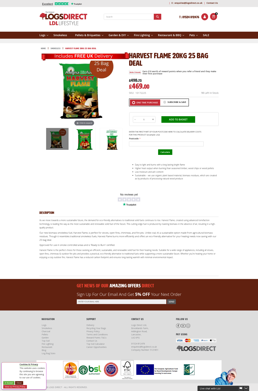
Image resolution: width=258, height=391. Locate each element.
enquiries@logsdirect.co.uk (187, 2)
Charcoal (46, 331)
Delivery (90, 325)
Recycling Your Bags (96, 328)
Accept (9, 382)
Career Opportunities (96, 347)
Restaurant (47, 347)
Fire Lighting (47, 343)
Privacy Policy (93, 331)
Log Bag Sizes (48, 353)
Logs (44, 325)
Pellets (45, 334)
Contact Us (212, 2)
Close (19, 382)
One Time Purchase (147, 102)
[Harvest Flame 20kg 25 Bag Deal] (57, 139)
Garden (45, 337)
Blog (44, 350)
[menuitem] (43, 35)
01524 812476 (138, 343)
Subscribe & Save (176, 102)
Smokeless (56, 48)
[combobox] (132, 17)
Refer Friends (135, 72)
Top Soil (46, 340)
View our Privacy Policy (15, 386)
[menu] (129, 35)
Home (43, 48)
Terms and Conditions (97, 334)
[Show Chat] (241, 388)
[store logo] (63, 19)
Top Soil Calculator (95, 343)
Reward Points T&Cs (96, 337)
